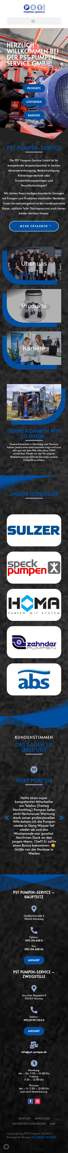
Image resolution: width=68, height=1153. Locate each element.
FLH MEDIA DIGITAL (44, 1137)
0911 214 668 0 (34, 940)
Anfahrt (34, 960)
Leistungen (34, 101)
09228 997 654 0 (34, 1020)
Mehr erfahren (34, 226)
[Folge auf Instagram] (37, 1101)
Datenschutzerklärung (29, 1124)
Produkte (34, 88)
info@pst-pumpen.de (34, 1052)
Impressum (42, 1118)
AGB (52, 1124)
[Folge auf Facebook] (30, 1101)
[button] (6, 817)
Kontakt (25, 1118)
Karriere (34, 115)
